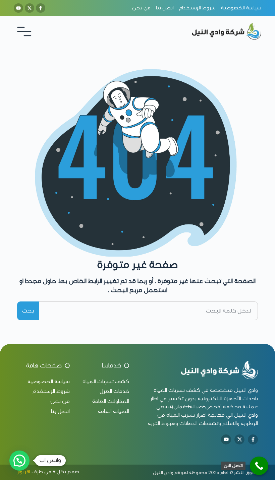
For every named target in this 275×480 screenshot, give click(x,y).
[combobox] (148, 310)
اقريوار (23, 472)
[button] (19, 461)
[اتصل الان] (259, 466)
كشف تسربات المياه (177, 390)
